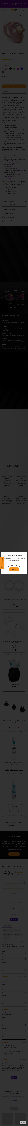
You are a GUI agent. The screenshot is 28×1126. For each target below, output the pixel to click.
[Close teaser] (4, 556)
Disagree (14, 565)
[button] (2, 563)
